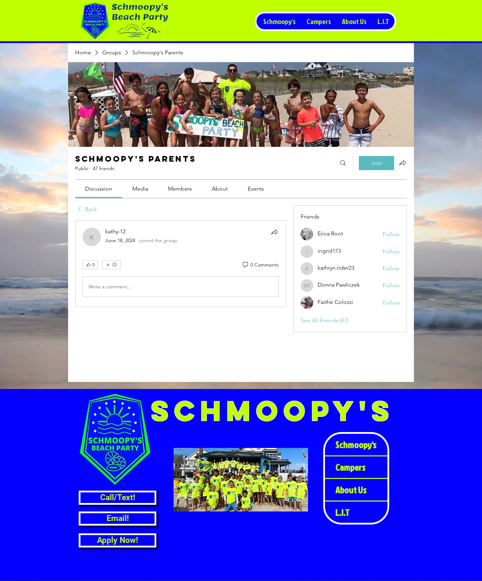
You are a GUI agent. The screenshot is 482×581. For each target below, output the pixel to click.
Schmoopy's (356, 444)
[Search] (343, 163)
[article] (180, 263)
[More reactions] (111, 264)
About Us (351, 489)
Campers (351, 467)
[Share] (274, 232)
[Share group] (402, 162)
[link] (98, 188)
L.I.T (343, 512)
